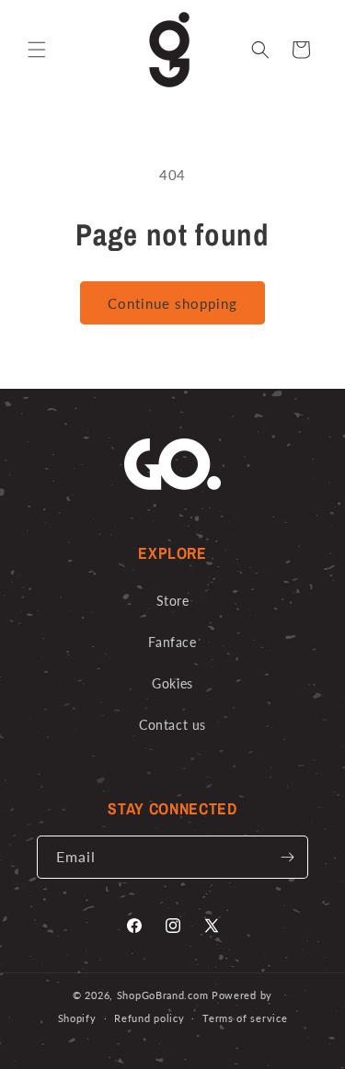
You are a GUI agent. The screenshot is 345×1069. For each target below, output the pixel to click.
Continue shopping (172, 303)
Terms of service (244, 1018)
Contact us (172, 725)
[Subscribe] (287, 857)
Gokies (172, 683)
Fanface (172, 642)
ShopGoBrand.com (163, 995)
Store (173, 600)
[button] (37, 49)
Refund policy (149, 1018)
